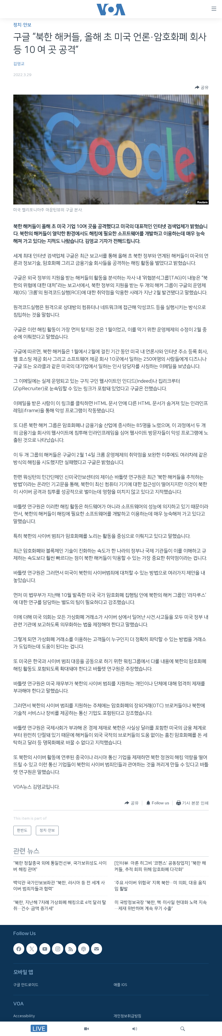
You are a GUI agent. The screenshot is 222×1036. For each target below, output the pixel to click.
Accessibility (24, 1016)
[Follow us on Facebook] (18, 948)
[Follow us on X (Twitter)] (31, 948)
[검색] (182, 1029)
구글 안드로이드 (25, 984)
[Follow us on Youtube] (44, 948)
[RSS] (70, 948)
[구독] (96, 948)
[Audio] (134, 1029)
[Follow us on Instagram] (57, 948)
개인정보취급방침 (127, 1016)
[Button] (202, 87)
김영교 (19, 64)
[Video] (86, 1029)
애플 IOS (120, 984)
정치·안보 (22, 25)
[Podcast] (83, 948)
